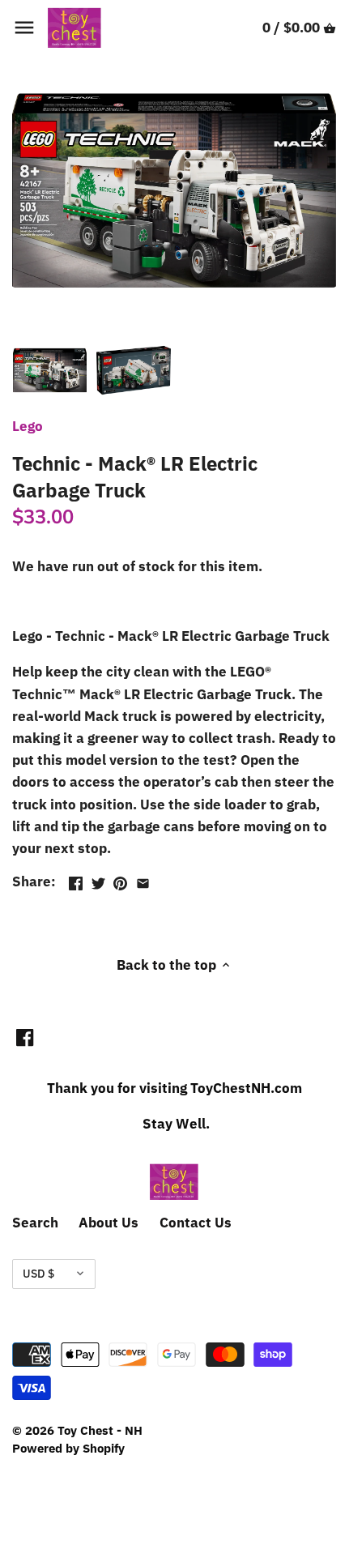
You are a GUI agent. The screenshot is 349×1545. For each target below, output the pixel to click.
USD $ (38, 1273)
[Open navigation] (24, 27)
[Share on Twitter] (98, 880)
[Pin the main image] (120, 880)
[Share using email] (143, 880)
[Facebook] (24, 1037)
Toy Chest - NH (100, 1430)
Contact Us (196, 1222)
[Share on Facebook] (76, 880)
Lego (27, 426)
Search (35, 1222)
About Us (108, 1222)
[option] (49, 370)
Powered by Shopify (68, 1448)
